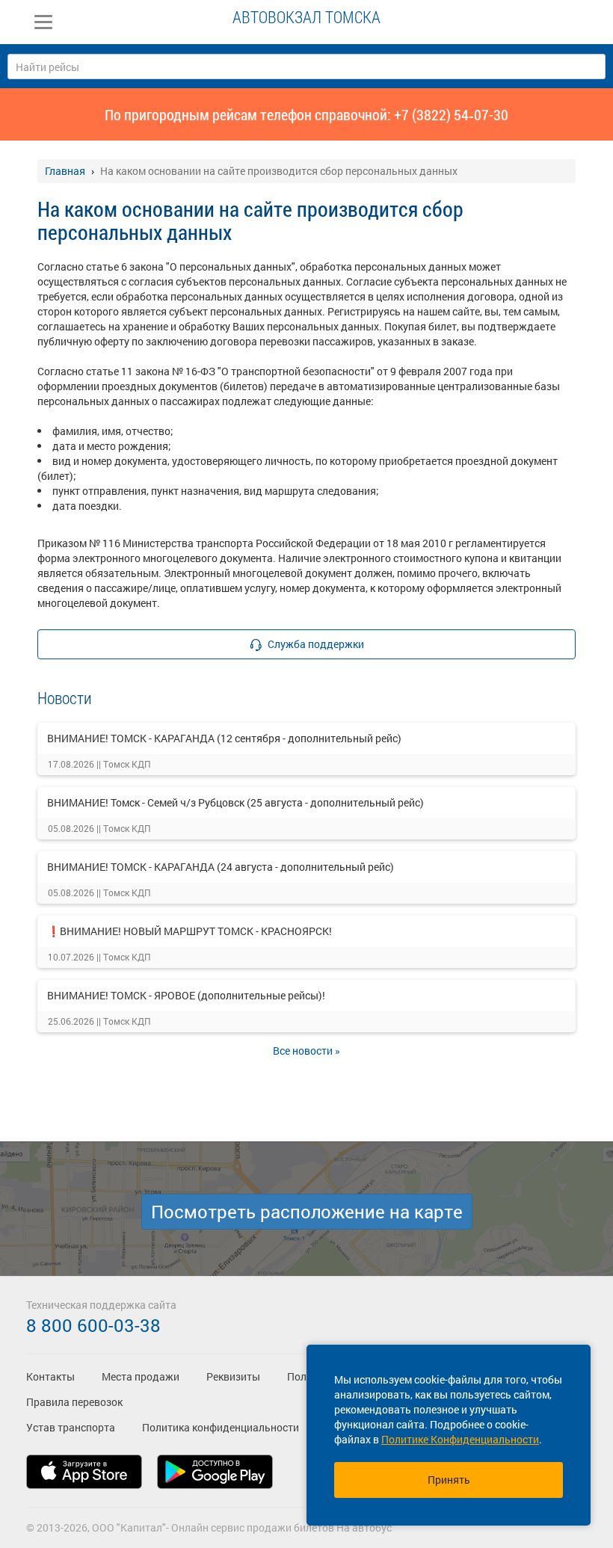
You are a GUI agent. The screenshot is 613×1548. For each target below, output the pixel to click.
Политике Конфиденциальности (460, 1439)
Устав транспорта (70, 1427)
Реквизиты (233, 1376)
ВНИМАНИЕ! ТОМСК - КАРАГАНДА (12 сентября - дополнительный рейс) (224, 738)
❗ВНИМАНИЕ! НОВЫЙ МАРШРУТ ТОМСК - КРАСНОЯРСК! (189, 931)
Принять (449, 1480)
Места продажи (140, 1376)
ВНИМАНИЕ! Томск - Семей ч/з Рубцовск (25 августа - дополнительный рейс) (235, 802)
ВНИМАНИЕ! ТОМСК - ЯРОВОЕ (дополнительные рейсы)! (186, 995)
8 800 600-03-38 (93, 1325)
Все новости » (306, 1050)
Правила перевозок (74, 1402)
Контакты (50, 1376)
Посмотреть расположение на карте (307, 1212)
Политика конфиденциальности (220, 1427)
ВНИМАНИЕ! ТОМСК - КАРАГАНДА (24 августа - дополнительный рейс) (220, 867)
